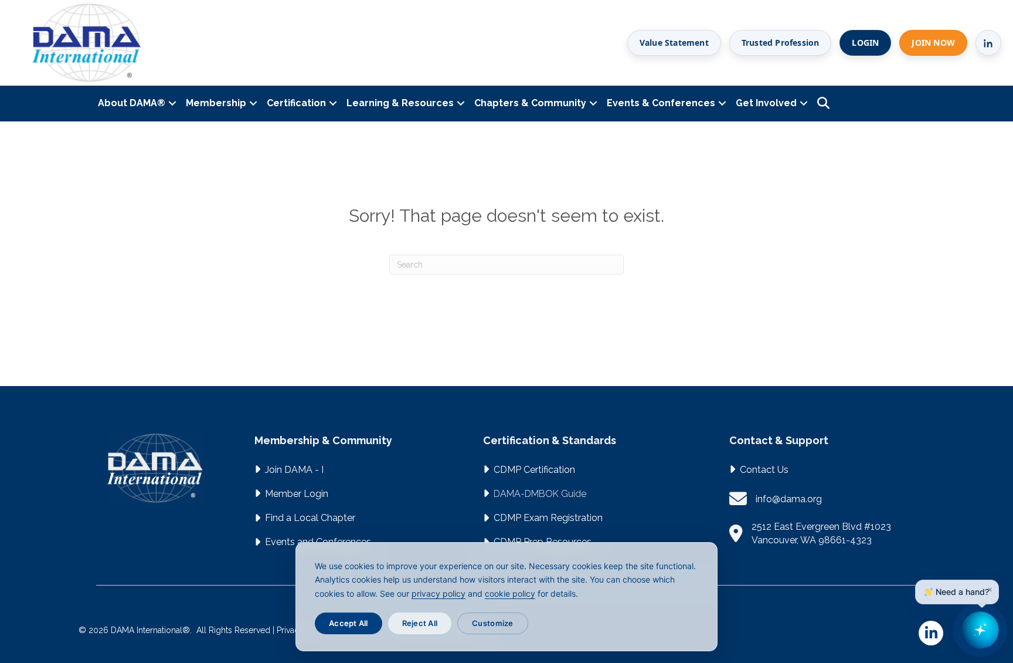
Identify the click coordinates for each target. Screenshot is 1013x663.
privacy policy (438, 593)
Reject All (420, 623)
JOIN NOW (933, 42)
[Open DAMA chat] (980, 630)
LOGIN (865, 42)
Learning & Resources (400, 103)
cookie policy (510, 593)
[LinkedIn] (988, 43)
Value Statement (674, 42)
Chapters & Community (530, 103)
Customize (492, 623)
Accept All (348, 623)
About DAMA (131, 103)
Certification (296, 103)
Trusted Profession (781, 42)
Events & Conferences (661, 103)
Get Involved (766, 103)
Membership (216, 103)
